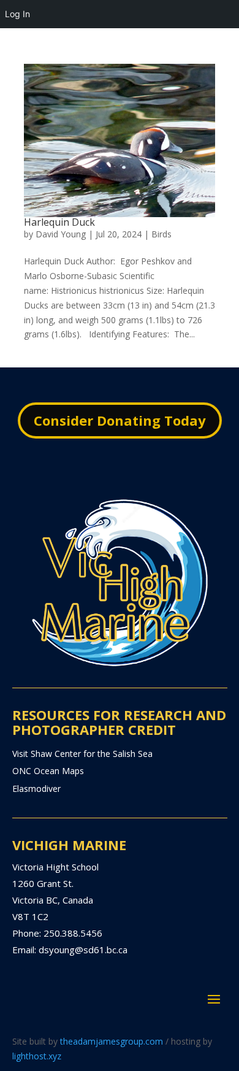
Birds (161, 234)
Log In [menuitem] (17, 14)
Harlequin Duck (59, 222)
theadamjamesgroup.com (111, 1041)
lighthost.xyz (36, 1056)
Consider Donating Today (120, 420)
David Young (61, 234)
